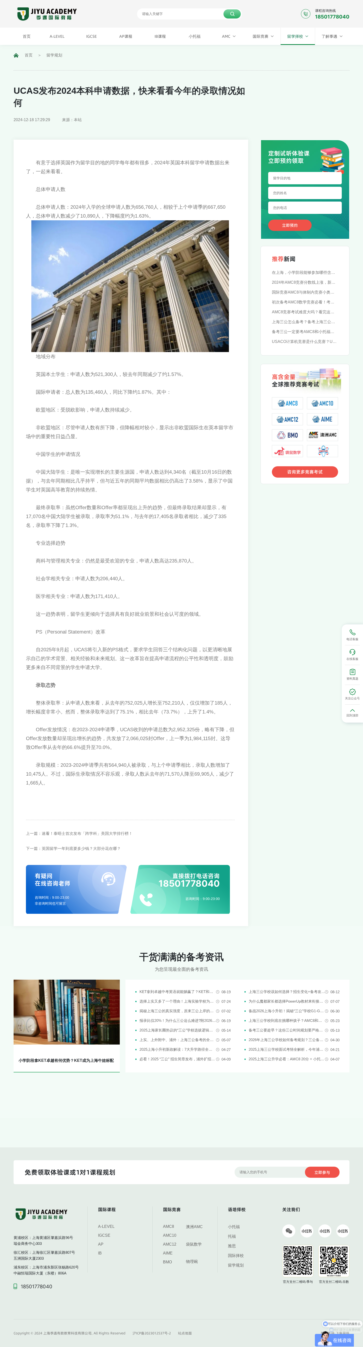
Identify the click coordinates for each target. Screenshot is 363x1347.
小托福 (234, 1227)
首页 (29, 55)
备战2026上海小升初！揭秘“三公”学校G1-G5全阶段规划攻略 (287, 1011)
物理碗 (192, 1261)
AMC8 (168, 1226)
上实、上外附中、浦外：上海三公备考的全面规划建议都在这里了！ (178, 1040)
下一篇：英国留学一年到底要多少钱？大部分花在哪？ (73, 848)
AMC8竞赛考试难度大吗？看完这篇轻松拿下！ (305, 312)
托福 (232, 1236)
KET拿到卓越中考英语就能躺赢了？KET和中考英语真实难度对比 (178, 992)
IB (100, 1253)
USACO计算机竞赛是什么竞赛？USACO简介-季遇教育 (305, 341)
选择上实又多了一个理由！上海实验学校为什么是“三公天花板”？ (178, 1001)
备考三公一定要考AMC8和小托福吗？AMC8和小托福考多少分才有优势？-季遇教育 (305, 332)
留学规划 (54, 55)
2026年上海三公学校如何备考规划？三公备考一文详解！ (287, 1040)
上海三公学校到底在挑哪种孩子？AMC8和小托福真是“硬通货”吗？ (287, 1020)
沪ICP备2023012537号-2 (152, 1333)
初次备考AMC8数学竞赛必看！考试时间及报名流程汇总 (305, 302)
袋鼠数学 (194, 1244)
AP (100, 1244)
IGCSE (104, 1235)
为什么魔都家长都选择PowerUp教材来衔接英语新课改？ (287, 1001)
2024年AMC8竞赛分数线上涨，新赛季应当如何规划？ (305, 282)
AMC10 (169, 1235)
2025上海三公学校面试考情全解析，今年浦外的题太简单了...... (287, 1049)
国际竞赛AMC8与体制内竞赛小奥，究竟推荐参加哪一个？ (305, 292)
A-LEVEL (106, 1226)
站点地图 (185, 1333)
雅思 (232, 1246)
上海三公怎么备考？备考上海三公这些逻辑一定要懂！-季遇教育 (305, 322)
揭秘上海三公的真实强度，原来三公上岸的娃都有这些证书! (178, 1011)
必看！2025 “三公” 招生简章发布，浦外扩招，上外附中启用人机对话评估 (178, 1059)
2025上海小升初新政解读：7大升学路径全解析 (178, 1049)
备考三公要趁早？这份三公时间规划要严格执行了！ (287, 1030)
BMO (167, 1262)
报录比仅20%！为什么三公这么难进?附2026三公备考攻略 (178, 1020)
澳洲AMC (194, 1227)
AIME (168, 1253)
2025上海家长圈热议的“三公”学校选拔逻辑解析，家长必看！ (178, 1030)
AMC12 (169, 1244)
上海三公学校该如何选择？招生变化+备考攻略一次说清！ (287, 992)
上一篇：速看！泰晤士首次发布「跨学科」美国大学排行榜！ (79, 833)
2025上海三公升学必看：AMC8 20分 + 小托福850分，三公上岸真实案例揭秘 (287, 1059)
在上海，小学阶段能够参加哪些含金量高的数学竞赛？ (305, 272)
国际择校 (236, 1255)
